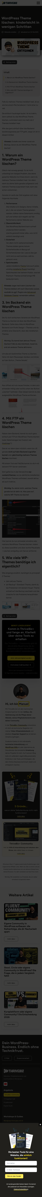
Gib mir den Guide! (14, 1176)
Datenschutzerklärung (21, 1189)
